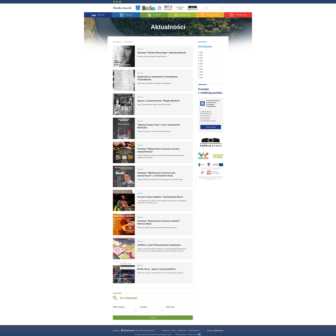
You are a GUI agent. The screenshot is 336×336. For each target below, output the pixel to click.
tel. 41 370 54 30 (205, 115)
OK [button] (199, 334)
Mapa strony (166, 330)
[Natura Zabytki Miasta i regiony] (125, 310)
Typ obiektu (143, 307)
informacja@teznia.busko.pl (208, 120)
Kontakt (173, 330)
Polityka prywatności (180, 334)
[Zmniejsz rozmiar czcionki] (117, 2)
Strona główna (117, 42)
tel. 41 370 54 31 (205, 119)
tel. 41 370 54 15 (205, 117)
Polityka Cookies (181, 330)
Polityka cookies (192, 334)
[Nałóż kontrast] (120, 2)
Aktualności (128, 42)
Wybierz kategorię (119, 307)
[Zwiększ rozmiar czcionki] (114, 2)
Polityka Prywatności (194, 330)
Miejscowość (170, 307)
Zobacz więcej (211, 127)
